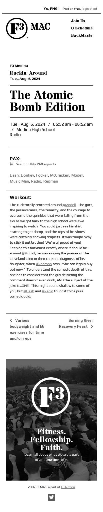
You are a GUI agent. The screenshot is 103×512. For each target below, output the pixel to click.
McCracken (59, 175)
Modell (77, 175)
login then (89, 8)
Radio (36, 181)
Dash (14, 175)
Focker (42, 175)
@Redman (44, 264)
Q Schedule (82, 28)
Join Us (78, 21)
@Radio (47, 291)
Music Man (19, 181)
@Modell (69, 205)
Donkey (27, 175)
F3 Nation (68, 487)
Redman (50, 181)
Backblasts (81, 35)
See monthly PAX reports (35, 164)
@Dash (29, 291)
